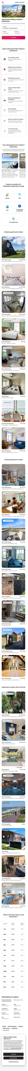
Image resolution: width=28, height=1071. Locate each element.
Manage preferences (13, 1061)
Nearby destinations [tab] (6, 1000)
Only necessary (13, 1058)
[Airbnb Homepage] (3, 2)
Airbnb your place (19, 2)
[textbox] (7, 33)
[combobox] (13, 28)
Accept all (13, 1054)
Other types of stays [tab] (18, 1000)
